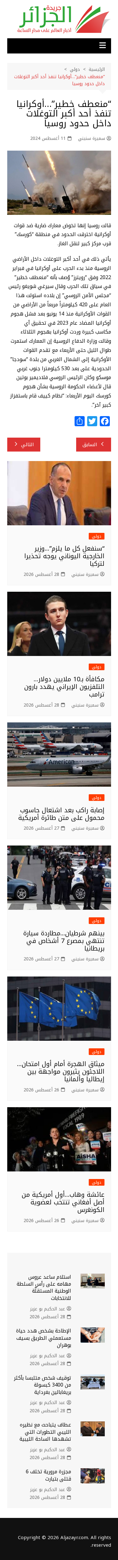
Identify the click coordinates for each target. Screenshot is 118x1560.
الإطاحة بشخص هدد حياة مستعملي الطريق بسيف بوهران (43, 1338)
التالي (27, 444)
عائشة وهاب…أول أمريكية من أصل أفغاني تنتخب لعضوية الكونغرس (63, 1202)
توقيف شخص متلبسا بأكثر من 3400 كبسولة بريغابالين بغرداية (42, 1385)
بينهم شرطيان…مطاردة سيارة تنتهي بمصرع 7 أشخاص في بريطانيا (63, 940)
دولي (96, 536)
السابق (89, 444)
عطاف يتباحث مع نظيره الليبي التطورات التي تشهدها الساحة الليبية (45, 1432)
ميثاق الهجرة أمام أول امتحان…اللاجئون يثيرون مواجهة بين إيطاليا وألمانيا (60, 1071)
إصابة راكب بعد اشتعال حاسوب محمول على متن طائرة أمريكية (61, 814)
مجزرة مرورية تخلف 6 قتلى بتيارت (48, 1475)
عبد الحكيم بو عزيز (47, 1309)
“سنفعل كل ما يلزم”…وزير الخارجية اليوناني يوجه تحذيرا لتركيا (64, 556)
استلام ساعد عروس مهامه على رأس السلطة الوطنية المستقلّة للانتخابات (44, 1287)
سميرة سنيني (91, 138)
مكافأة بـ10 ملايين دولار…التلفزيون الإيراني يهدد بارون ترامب (64, 686)
